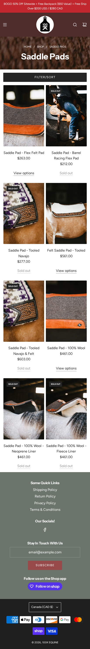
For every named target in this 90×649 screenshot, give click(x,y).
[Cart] (84, 24)
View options (24, 173)
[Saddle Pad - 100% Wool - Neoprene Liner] (23, 409)
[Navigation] (5, 24)
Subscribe (45, 565)
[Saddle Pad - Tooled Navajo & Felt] (23, 311)
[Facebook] (45, 530)
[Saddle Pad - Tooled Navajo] (23, 213)
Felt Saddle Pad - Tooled (66, 250)
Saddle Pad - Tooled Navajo (23, 253)
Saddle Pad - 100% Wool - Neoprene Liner (23, 449)
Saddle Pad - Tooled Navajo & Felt (23, 351)
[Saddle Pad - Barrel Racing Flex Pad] (66, 116)
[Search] (75, 24)
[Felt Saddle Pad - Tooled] (66, 213)
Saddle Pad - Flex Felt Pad (23, 153)
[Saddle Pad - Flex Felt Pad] (23, 116)
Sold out (66, 173)
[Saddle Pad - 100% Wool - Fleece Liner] (66, 409)
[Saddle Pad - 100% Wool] (66, 311)
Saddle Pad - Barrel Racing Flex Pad (66, 156)
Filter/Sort (45, 77)
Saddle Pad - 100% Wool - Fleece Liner (66, 449)
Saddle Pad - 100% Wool (66, 348)
